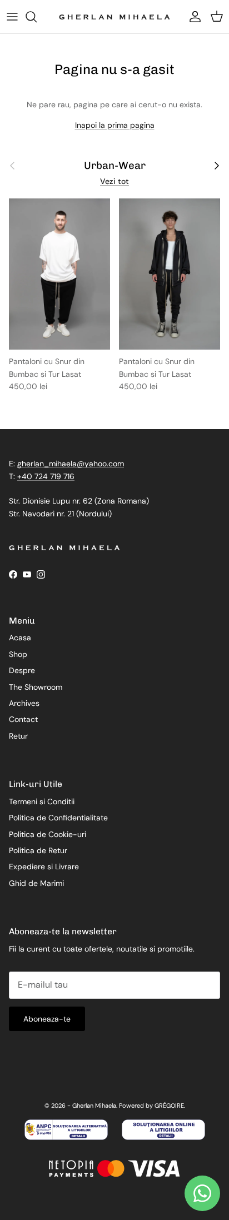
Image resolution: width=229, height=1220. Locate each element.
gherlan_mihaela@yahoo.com (70, 464)
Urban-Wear (115, 166)
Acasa (20, 638)
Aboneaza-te (47, 1019)
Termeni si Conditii (41, 801)
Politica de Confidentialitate (58, 818)
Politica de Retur (38, 850)
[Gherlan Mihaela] (114, 17)
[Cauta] (36, 16)
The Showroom (35, 687)
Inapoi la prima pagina (115, 125)
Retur (18, 736)
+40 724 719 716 (45, 476)
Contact (23, 719)
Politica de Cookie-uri (47, 834)
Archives (24, 703)
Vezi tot (114, 181)
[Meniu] (12, 16)
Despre (22, 670)
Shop (18, 654)
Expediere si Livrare (44, 867)
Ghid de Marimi (36, 883)
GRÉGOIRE (169, 1105)
